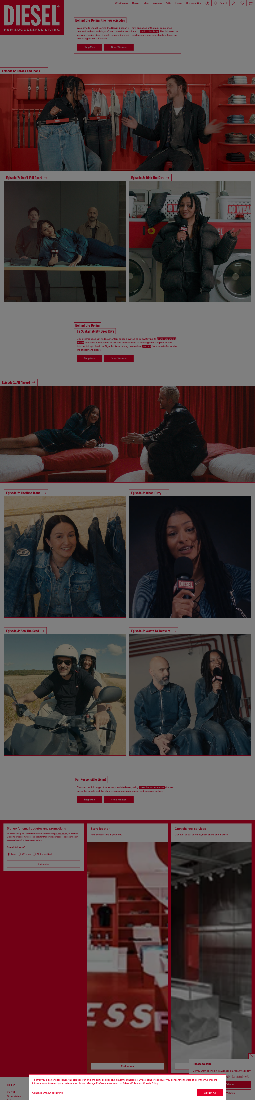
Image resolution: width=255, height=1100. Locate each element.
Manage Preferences (98, 1083)
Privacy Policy (130, 1083)
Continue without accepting (47, 1092)
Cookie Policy (150, 1083)
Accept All (210, 1092)
